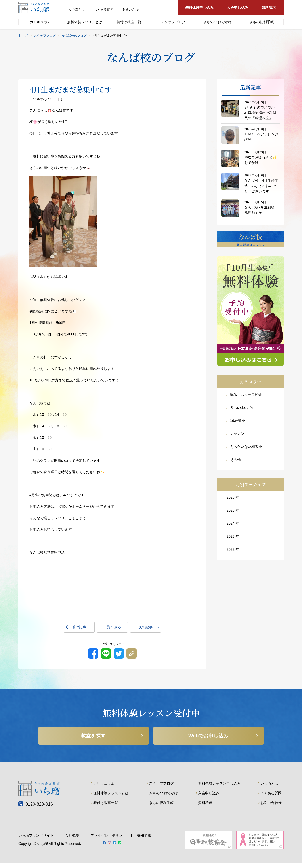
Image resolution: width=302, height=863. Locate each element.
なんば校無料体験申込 (47, 552)
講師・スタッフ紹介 (246, 394)
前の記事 (79, 627)
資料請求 (269, 7)
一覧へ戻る (112, 627)
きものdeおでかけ (217, 22)
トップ (23, 35)
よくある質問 (103, 9)
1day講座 (237, 420)
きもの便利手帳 (261, 22)
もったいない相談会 (246, 447)
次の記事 (145, 627)
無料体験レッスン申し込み (219, 783)
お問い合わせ (131, 9)
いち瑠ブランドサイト (36, 835)
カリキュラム (40, 22)
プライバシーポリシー (108, 835)
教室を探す (93, 735)
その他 (235, 460)
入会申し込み (237, 7)
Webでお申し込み (208, 735)
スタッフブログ (173, 22)
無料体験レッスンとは (84, 22)
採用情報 (144, 835)
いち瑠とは (77, 9)
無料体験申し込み (199, 7)
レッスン (237, 433)
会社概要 (72, 835)
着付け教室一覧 (129, 22)
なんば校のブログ (74, 35)
